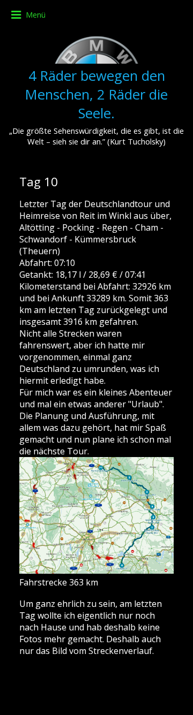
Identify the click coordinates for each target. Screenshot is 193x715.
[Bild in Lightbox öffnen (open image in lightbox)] (96, 515)
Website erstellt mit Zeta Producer (96, 699)
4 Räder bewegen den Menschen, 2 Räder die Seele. (96, 94)
